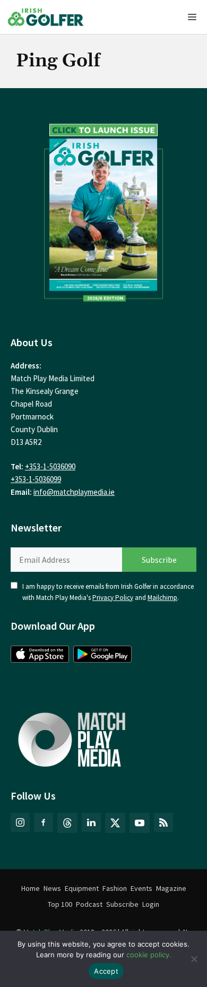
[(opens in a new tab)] (103, 209)
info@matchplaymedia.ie (74, 492)
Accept (106, 971)
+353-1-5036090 (50, 466)
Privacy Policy (112, 597)
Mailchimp (162, 597)
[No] (193, 959)
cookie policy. (148, 954)
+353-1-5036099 (36, 479)
